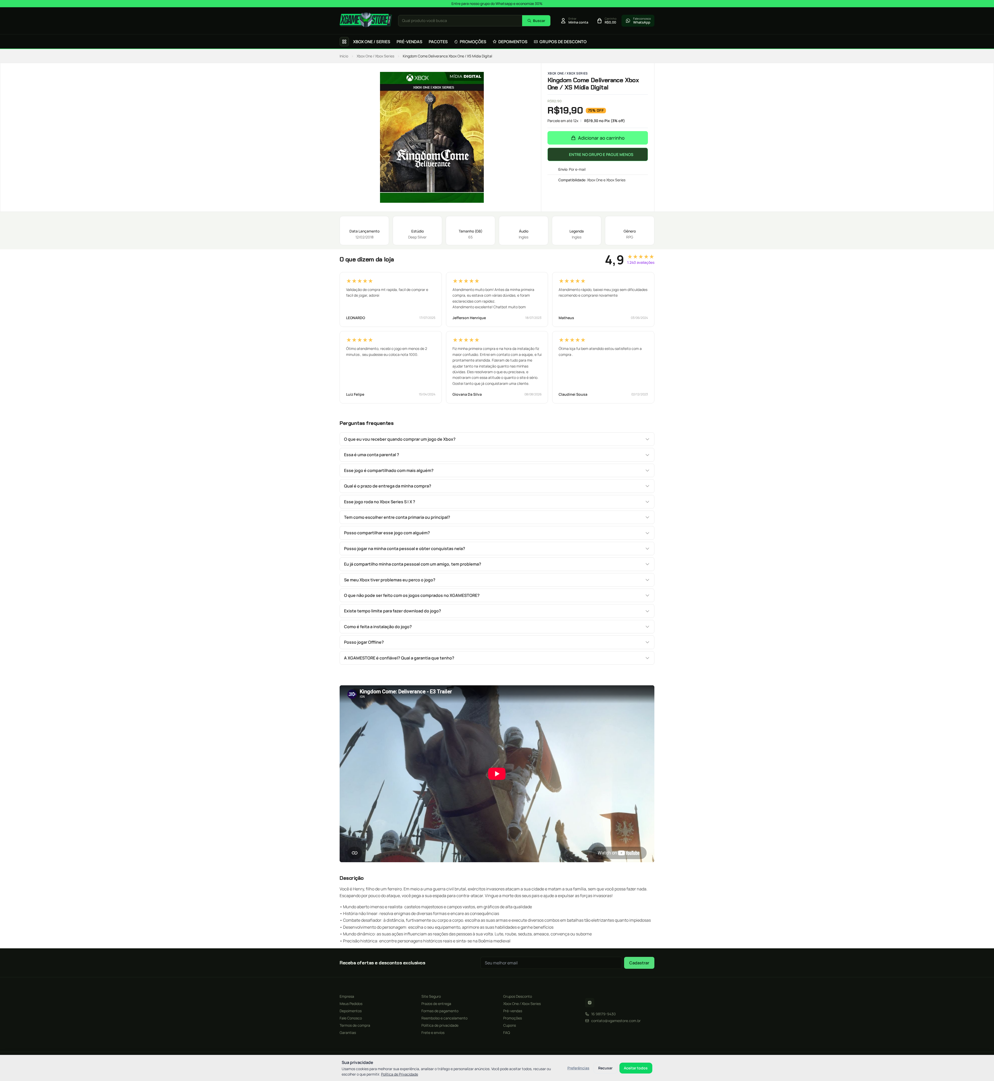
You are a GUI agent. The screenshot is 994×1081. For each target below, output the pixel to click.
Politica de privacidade (439, 1025)
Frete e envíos (432, 1032)
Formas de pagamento (439, 1010)
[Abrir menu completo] (344, 41)
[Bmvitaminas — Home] (366, 19)
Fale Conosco (351, 1018)
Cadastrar (639, 963)
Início (344, 56)
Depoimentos (351, 1010)
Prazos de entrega (436, 1003)
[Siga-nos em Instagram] (589, 1002)
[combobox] (460, 20)
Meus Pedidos (351, 1003)
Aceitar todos (636, 1067)
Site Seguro (431, 996)
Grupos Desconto (517, 996)
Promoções (512, 1018)
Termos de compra (355, 1025)
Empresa (347, 996)
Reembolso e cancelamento (444, 1018)
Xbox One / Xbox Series (375, 56)
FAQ (506, 1032)
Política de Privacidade (399, 1074)
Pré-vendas (512, 1010)
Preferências (578, 1067)
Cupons (509, 1025)
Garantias (348, 1032)
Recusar (605, 1067)
